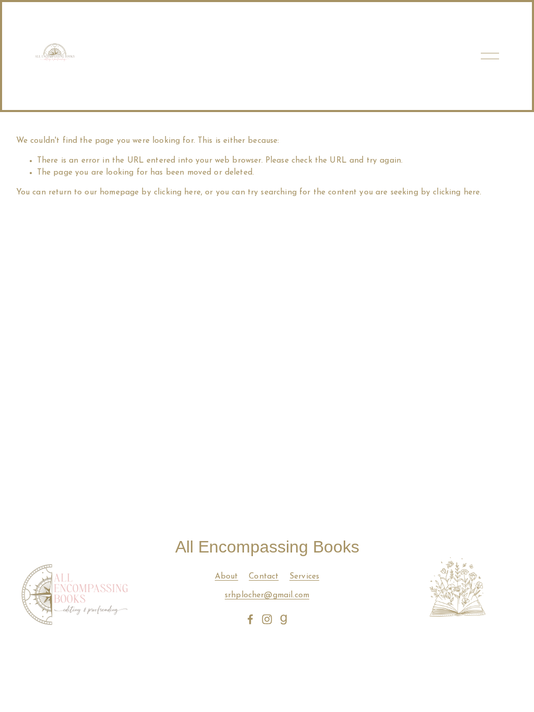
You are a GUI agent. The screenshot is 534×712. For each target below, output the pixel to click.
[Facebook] (250, 619)
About (226, 577)
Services (304, 577)
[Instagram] (267, 619)
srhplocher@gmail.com (267, 595)
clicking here (177, 193)
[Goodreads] (283, 619)
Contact (263, 577)
